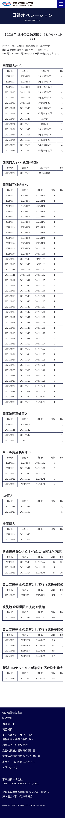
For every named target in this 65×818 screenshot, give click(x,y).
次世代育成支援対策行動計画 (18, 750)
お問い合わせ (10, 767)
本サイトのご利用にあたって (18, 761)
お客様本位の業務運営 (15, 744)
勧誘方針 (7, 718)
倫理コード (8, 724)
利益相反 (7, 729)
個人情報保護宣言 (12, 712)
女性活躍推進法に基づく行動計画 (21, 756)
